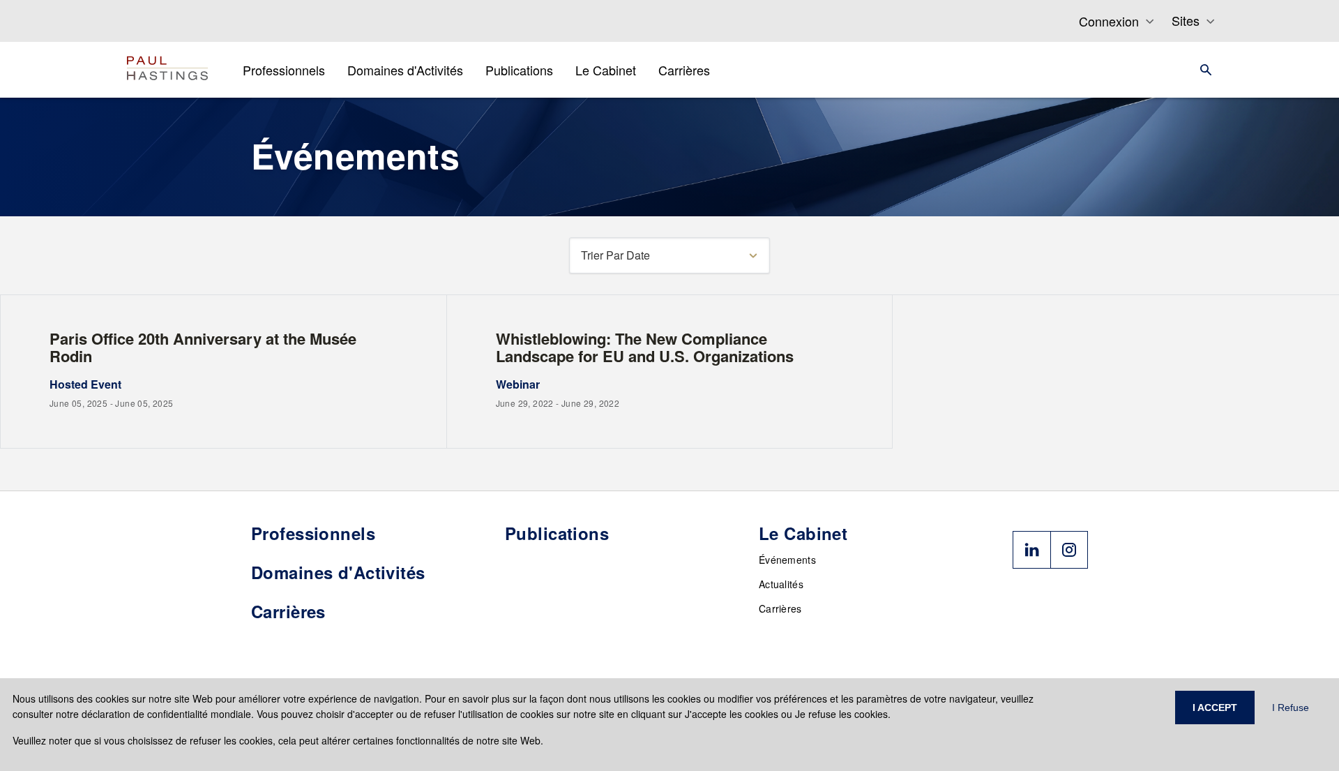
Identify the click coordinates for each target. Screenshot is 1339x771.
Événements (787, 560)
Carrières (780, 608)
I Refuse (1290, 707)
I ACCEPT (1215, 707)
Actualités (781, 584)
